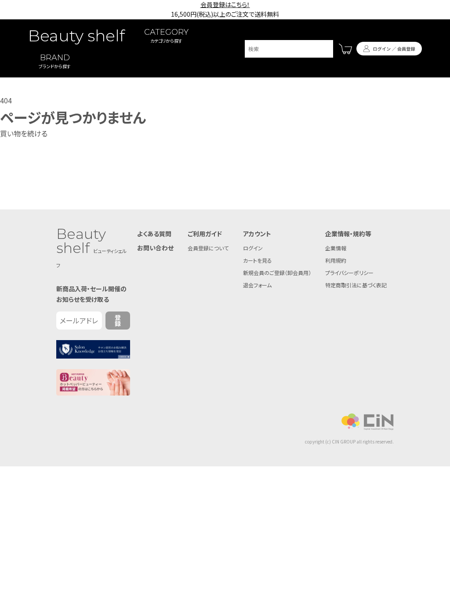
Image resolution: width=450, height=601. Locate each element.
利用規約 (335, 260)
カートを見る (257, 260)
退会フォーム (257, 285)
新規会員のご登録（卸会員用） (277, 272)
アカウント (257, 233)
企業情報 (335, 248)
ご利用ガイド (205, 233)
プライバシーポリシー (349, 272)
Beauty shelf (76, 35)
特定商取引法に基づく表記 (356, 285)
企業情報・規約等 (348, 233)
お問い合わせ (155, 247)
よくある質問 (154, 233)
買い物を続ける (23, 133)
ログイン (253, 248)
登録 (118, 320)
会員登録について (208, 248)
